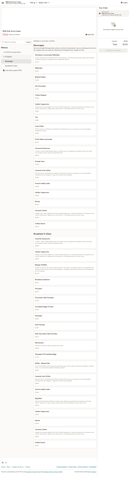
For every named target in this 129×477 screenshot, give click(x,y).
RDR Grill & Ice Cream (13, 2)
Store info (90, 34)
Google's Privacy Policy (33, 472)
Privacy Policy (72, 467)
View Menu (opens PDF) (13, 70)
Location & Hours (18, 467)
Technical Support (61, 467)
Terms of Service (83, 467)
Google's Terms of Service (51, 472)
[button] (65, 59)
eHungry (93, 472)
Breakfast (8, 57)
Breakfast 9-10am (11, 66)
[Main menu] (3, 3)
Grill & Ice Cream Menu (13, 52)
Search (28, 42)
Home (3, 467)
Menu (8, 467)
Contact (27, 467)
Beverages (9, 61)
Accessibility (92, 467)
